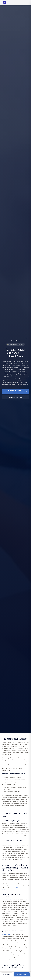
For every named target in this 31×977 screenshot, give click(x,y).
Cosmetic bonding (7, 934)
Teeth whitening (6, 899)
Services (11, 339)
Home (5, 339)
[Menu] (26, 2)
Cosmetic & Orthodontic (20, 339)
